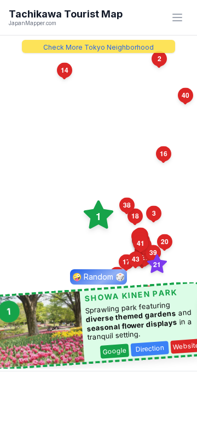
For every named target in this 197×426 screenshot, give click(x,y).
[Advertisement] (98, 398)
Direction (150, 349)
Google (114, 351)
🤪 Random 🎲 (98, 276)
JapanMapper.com (32, 23)
